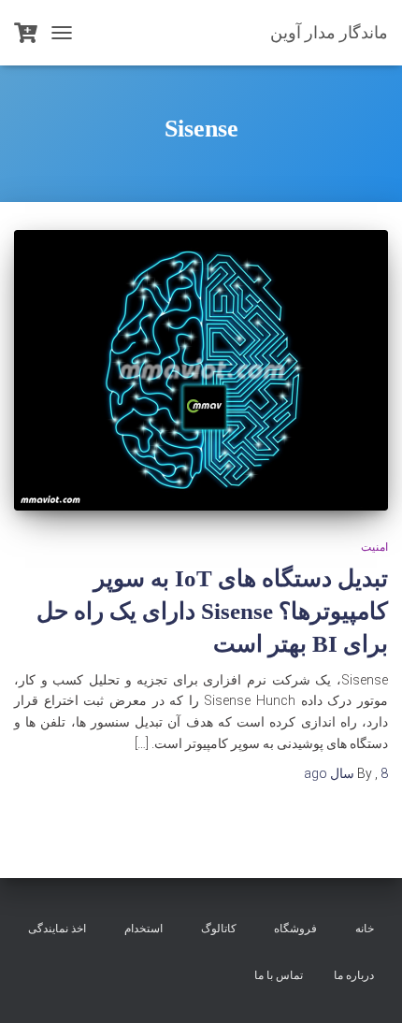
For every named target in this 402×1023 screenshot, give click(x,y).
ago (346, 773)
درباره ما (354, 975)
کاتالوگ (219, 928)
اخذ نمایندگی (57, 928)
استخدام (143, 928)
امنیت (374, 547)
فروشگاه (295, 928)
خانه (364, 928)
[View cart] (25, 32)
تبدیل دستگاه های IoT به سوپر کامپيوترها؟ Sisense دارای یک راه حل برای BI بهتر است (212, 611)
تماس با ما (278, 975)
